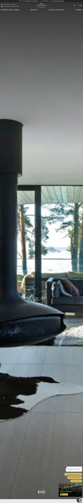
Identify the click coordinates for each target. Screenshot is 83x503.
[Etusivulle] (41, 5)
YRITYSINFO (78, 9)
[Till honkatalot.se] (81, 5)
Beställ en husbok (15, 6)
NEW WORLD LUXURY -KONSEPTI (10, 9)
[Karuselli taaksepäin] (4, 398)
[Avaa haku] (74, 5)
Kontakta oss (13, 4)
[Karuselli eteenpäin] (78, 398)
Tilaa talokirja (7, 6)
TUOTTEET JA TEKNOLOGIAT (56, 9)
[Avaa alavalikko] (20, 10)
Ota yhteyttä (6, 4)
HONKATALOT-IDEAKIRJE (58, 1)
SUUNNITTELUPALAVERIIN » (31, 1)
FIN (79, 5)
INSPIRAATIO (34, 9)
